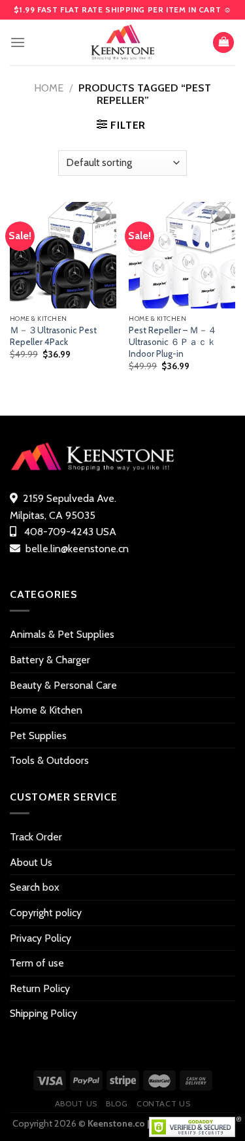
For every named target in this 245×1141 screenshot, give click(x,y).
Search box (34, 887)
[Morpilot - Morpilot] (122, 42)
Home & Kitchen (46, 710)
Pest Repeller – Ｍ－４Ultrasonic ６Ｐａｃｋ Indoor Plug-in (173, 341)
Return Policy (40, 988)
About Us (31, 862)
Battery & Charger (50, 659)
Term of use (37, 963)
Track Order (36, 837)
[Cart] (223, 43)
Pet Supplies (38, 735)
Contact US (163, 1103)
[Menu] (17, 42)
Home (48, 88)
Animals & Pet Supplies (62, 634)
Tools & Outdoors (49, 760)
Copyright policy (46, 912)
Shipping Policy (43, 1013)
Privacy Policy (40, 938)
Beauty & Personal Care (63, 685)
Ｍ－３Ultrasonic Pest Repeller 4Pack (53, 336)
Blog (116, 1103)
